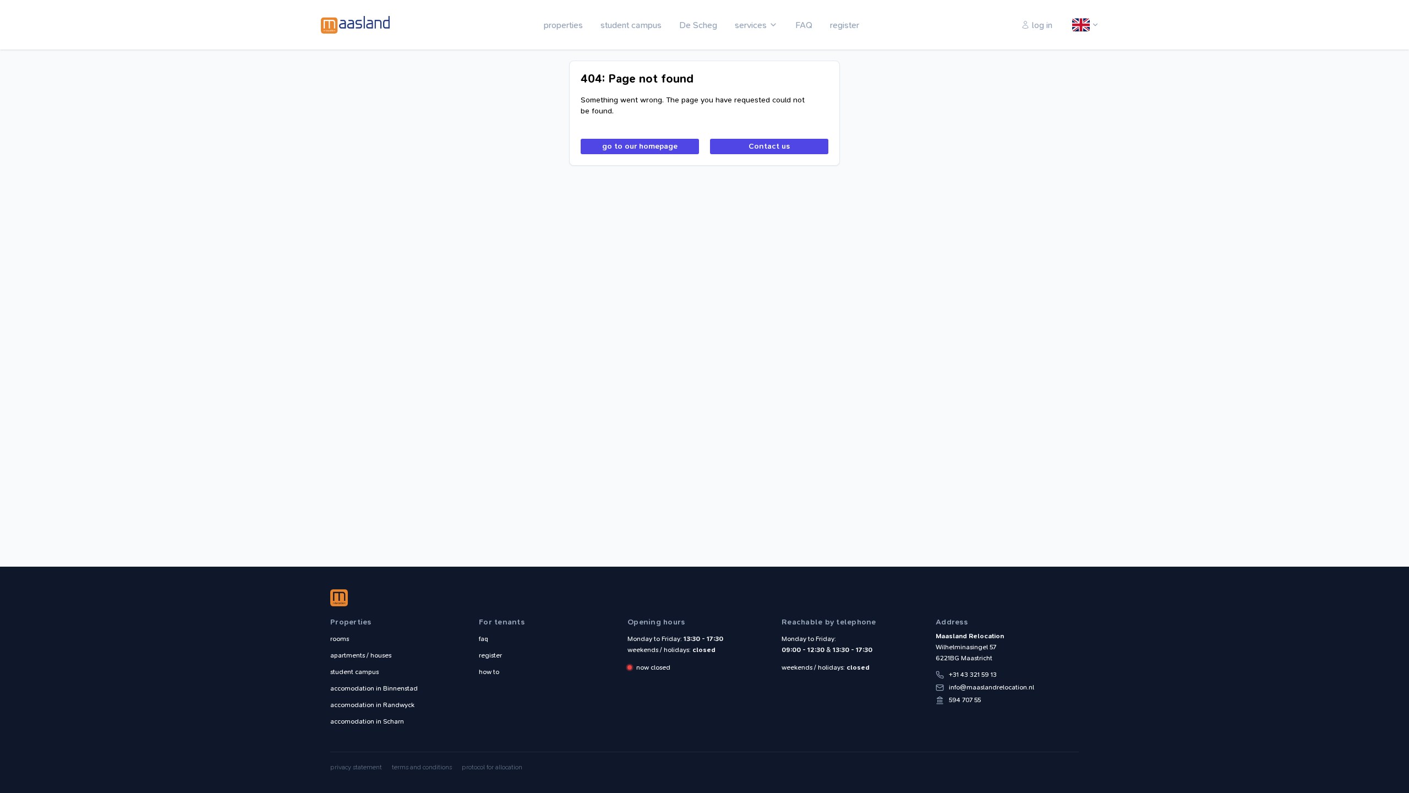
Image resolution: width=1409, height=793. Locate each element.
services (751, 25)
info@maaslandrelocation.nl (991, 687)
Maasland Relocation (355, 25)
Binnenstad (374, 688)
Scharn (367, 721)
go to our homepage (640, 146)
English (1081, 25)
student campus (631, 25)
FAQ (803, 25)
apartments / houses (360, 655)
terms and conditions (422, 767)
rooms (339, 639)
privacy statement (356, 767)
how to (489, 672)
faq (483, 639)
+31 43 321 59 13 (973, 674)
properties (563, 25)
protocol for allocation (492, 767)
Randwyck (372, 705)
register (844, 25)
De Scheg (698, 25)
